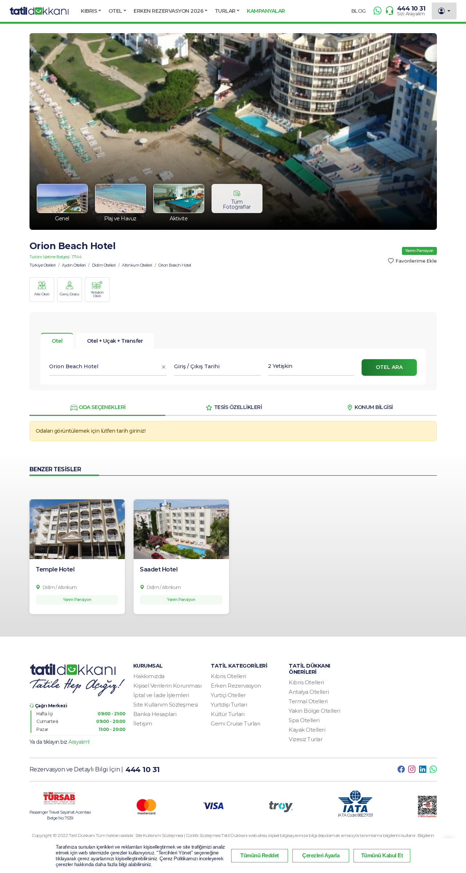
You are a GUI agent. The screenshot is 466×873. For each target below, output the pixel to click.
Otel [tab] (57, 341)
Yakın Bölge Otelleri (314, 710)
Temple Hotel (55, 569)
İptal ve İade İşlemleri (161, 695)
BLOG (358, 11)
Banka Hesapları (155, 714)
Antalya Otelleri (309, 691)
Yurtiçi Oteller (228, 695)
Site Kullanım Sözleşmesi (165, 704)
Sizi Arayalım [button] (411, 13)
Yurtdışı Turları (229, 704)
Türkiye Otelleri (42, 265)
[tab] (115, 341)
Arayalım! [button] (79, 742)
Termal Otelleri (308, 701)
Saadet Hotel (158, 569)
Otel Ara (389, 367)
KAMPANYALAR (266, 11)
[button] (91, 10)
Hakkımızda (149, 676)
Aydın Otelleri (74, 265)
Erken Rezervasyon (236, 685)
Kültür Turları (227, 714)
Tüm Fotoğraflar (237, 204)
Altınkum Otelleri (137, 265)
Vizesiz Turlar (305, 739)
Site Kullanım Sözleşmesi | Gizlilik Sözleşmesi (178, 835)
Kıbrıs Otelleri (228, 676)
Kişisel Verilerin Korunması (167, 685)
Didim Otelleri (104, 265)
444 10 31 (411, 8)
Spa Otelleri (304, 720)
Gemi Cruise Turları (235, 723)
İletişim (142, 723)
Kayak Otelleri (307, 729)
